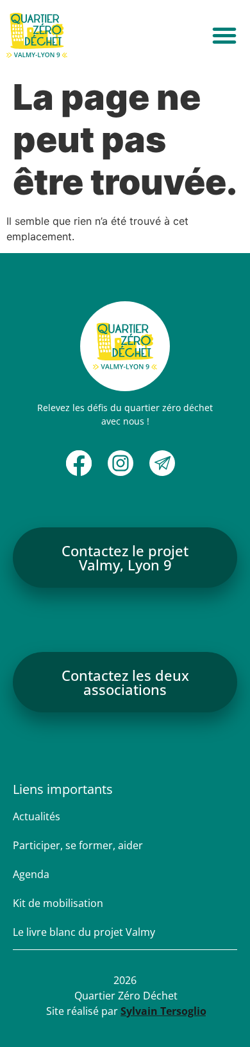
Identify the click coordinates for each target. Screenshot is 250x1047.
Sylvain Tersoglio (163, 1011)
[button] (224, 35)
